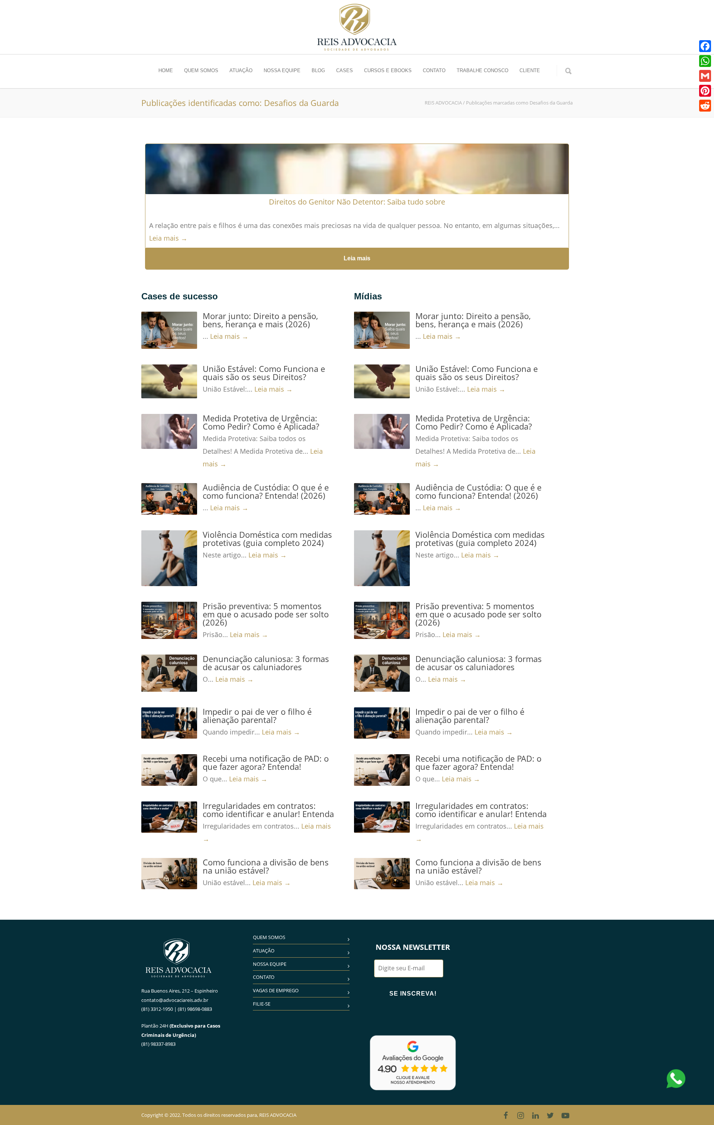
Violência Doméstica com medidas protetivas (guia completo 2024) (267, 538)
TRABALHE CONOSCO (482, 70)
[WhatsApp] (705, 61)
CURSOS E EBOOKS (388, 70)
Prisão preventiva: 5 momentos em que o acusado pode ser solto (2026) (266, 614)
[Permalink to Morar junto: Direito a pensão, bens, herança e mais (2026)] (169, 330)
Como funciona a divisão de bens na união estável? (266, 866)
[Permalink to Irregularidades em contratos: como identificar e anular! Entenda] (169, 817)
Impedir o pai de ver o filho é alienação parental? (257, 715)
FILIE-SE (261, 1003)
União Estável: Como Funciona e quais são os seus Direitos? (264, 372)
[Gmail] (705, 75)
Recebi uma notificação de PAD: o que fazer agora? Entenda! (266, 762)
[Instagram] (520, 1115)
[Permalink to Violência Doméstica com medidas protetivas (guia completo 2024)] (169, 558)
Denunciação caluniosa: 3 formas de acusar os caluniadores (266, 662)
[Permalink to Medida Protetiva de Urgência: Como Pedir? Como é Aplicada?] (169, 431)
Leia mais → (168, 238)
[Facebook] (505, 1115)
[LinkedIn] (535, 1115)
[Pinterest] (705, 90)
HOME (165, 70)
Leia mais (357, 258)
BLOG (318, 70)
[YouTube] (565, 1115)
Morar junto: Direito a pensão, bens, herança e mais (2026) (260, 320)
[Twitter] (550, 1115)
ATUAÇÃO (241, 70)
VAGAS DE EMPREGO (276, 990)
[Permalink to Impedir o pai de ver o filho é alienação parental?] (169, 723)
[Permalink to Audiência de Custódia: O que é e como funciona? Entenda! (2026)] (169, 498)
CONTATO (434, 70)
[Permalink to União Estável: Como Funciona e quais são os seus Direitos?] (169, 381)
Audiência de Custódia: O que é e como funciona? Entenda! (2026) (266, 491)
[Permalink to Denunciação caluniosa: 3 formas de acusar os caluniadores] (169, 673)
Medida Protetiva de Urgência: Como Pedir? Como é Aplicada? (261, 422)
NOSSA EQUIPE (282, 70)
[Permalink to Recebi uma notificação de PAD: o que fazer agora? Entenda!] (169, 769)
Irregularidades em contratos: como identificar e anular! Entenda (268, 809)
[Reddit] (705, 105)
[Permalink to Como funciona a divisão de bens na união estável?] (169, 873)
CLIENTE (530, 70)
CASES (344, 70)
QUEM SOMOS (201, 70)
